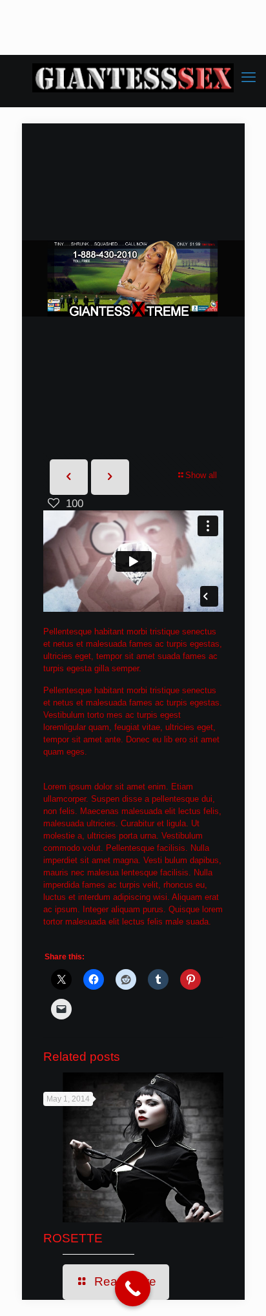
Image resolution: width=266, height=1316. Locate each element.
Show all (201, 475)
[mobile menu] (249, 78)
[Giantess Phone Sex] (133, 77)
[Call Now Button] (132, 1288)
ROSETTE (73, 1238)
